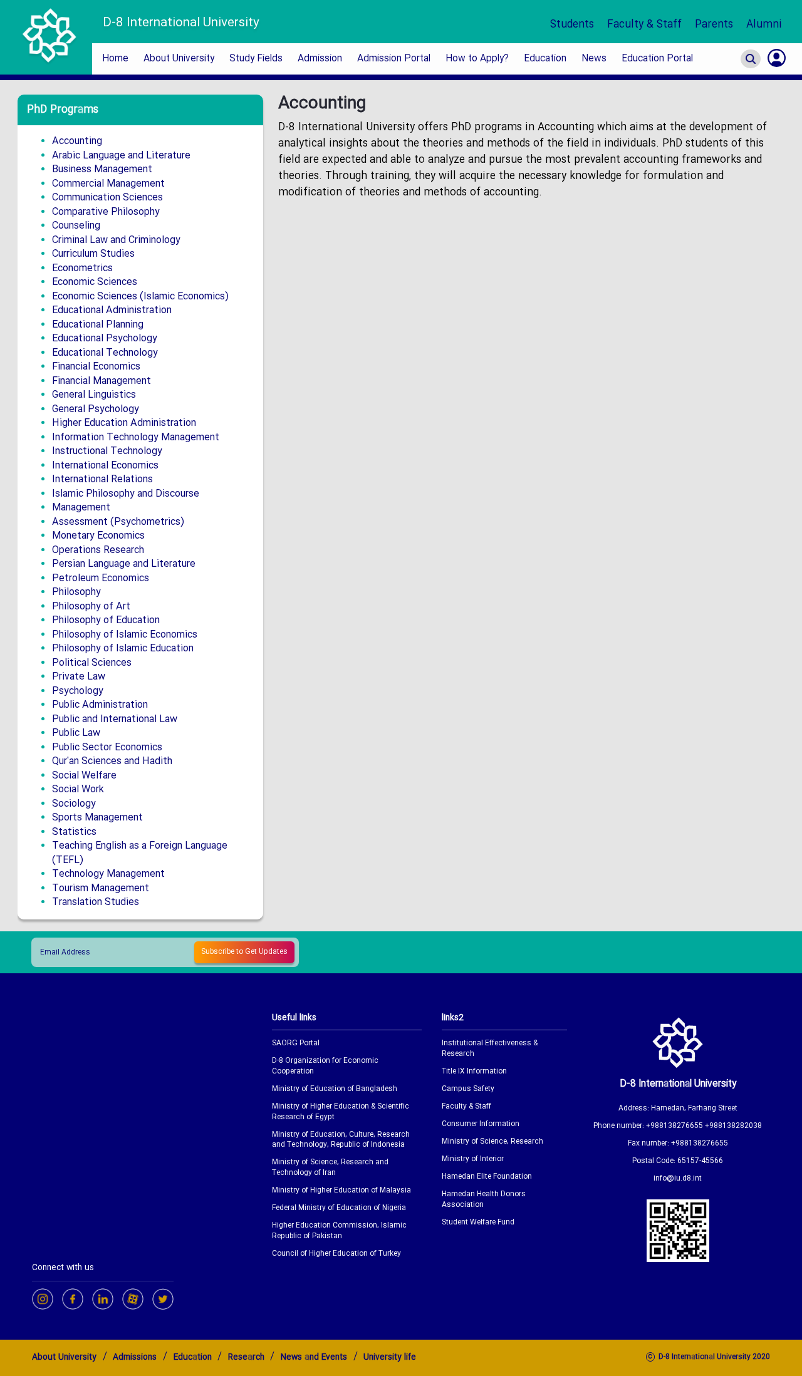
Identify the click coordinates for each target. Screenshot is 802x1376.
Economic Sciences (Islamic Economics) (140, 296)
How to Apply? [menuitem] (477, 58)
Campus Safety (468, 1089)
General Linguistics (94, 395)
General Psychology (95, 409)
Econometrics (82, 268)
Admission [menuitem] (320, 58)
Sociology (74, 804)
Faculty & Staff (644, 24)
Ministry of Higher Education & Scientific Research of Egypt (340, 1112)
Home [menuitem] (115, 58)
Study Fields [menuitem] (256, 58)
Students (572, 24)
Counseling (76, 226)
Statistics (74, 832)
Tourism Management (100, 888)
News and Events (314, 1357)
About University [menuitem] (178, 58)
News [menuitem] (594, 58)
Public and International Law (114, 719)
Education (193, 1357)
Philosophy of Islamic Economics (124, 635)
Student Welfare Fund (478, 1223)
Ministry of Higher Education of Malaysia (341, 1191)
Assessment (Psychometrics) (118, 522)
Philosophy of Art (91, 606)
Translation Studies (95, 902)
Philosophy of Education (106, 620)
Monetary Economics (98, 536)
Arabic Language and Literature (121, 155)
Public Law (76, 733)
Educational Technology (105, 353)
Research (246, 1357)
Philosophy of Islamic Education (123, 648)
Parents (714, 24)
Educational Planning (97, 325)
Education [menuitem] (545, 58)
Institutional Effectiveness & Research (490, 1049)
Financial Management (101, 381)
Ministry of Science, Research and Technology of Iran (330, 1168)
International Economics (105, 465)
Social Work (78, 789)
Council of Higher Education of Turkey (336, 1254)
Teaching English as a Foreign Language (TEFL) (139, 853)
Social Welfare (84, 776)
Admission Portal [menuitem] (393, 58)
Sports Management (97, 817)
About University (64, 1357)
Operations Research (98, 550)
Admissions (135, 1357)
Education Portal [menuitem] (657, 58)
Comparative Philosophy (106, 212)
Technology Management (108, 874)
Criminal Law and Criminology (116, 240)
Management (81, 507)
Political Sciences (92, 663)
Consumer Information (480, 1124)
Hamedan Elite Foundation (487, 1177)
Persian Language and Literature (123, 564)
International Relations (102, 479)
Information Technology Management (135, 437)
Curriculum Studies (93, 254)
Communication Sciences (107, 197)
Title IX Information (474, 1072)
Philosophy (76, 592)
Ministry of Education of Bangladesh (334, 1089)
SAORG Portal (296, 1043)
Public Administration (100, 705)
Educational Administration (112, 310)
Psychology (77, 691)
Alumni (764, 24)
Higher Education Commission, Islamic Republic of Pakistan (339, 1231)
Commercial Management (108, 184)
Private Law (78, 677)
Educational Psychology (104, 338)
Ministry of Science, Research (492, 1142)
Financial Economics (96, 367)
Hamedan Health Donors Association (484, 1200)
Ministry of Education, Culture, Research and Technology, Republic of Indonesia (341, 1140)
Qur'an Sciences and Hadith (112, 761)
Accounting (77, 141)
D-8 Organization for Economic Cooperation (325, 1066)
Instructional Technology (107, 451)
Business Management (102, 169)
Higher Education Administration (124, 423)
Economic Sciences (94, 282)
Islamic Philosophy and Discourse (125, 494)
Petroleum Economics (100, 578)
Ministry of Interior (473, 1159)
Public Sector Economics (107, 747)
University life (389, 1357)
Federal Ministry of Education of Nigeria (339, 1208)
